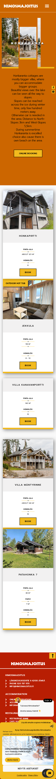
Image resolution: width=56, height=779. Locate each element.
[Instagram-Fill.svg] (53, 91)
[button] (47, 6)
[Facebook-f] (53, 87)
